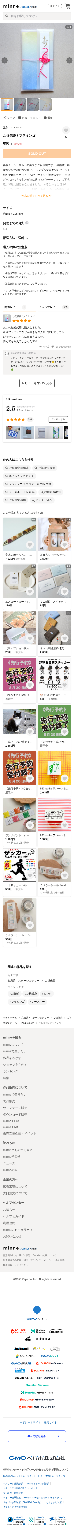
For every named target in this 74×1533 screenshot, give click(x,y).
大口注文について (15, 1193)
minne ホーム (10, 1017)
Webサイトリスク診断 (38, 1483)
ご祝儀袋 (50, 980)
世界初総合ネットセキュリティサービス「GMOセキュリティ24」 (35, 1476)
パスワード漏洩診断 (13, 1483)
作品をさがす (12, 1058)
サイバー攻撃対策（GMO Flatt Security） (22, 1502)
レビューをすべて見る (37, 383)
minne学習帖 (11, 1156)
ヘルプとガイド (13, 1216)
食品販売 (9, 1101)
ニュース (9, 1163)
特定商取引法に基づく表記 (16, 1255)
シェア (11, 117)
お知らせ (9, 1209)
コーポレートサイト (29, 1422)
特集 (6, 1078)
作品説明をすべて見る (34, 195)
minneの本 (10, 1170)
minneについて (13, 1044)
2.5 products (15, 127)
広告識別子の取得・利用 (15, 1260)
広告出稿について (15, 1186)
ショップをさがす (15, 1064)
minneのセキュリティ (18, 1229)
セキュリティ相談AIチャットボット (20, 1488)
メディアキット (22, 1265)
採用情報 (7, 1265)
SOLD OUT (37, 154)
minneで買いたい (15, 1051)
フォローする (58, 419)
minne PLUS (11, 1121)
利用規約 (9, 1223)
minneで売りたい (15, 1094)
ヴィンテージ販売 (15, 1107)
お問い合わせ (12, 1236)
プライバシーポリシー (41, 1260)
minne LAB (10, 1127)
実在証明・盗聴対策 (13, 1492)
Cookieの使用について (44, 1255)
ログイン (55, 5)
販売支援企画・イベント (19, 1133)
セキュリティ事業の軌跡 (15, 1506)
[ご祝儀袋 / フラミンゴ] (18, 321)
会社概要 (60, 1260)
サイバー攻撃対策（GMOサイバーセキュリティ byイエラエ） (33, 1497)
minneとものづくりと (18, 1150)
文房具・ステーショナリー (23, 980)
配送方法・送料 (13, 237)
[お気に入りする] (66, 130)
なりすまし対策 (54, 1502)
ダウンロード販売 (15, 1114)
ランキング (10, 1071)
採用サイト (50, 1422)
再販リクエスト (31, 117)
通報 (50, 117)
